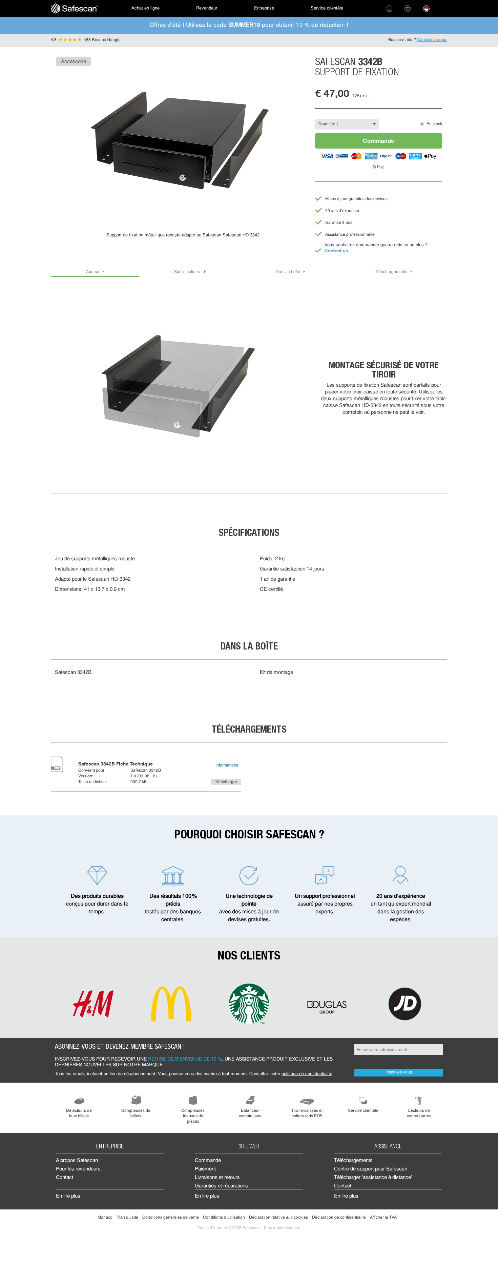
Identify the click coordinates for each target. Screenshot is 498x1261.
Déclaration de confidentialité (339, 1218)
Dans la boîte (288, 272)
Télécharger (226, 782)
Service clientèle (327, 8)
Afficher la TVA (383, 1218)
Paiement (205, 1169)
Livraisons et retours (217, 1177)
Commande (378, 140)
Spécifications (187, 272)
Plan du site (127, 1218)
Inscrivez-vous (399, 1072)
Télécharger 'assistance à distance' (373, 1177)
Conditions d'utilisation (224, 1218)
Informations (226, 765)
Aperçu (92, 272)
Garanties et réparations (221, 1186)
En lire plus (68, 1196)
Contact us (336, 250)
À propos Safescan (77, 1160)
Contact (64, 1177)
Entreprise (264, 8)
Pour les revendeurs (78, 1169)
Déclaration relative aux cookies (278, 1218)
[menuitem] (74, 8)
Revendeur (206, 8)
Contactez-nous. (432, 40)
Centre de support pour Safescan (370, 1169)
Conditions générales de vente (170, 1218)
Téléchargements (391, 272)
